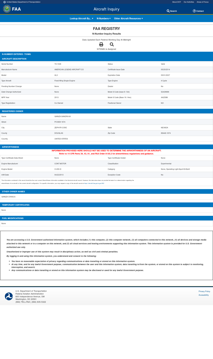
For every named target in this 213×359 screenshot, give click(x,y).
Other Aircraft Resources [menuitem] (127, 18)
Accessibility (204, 295)
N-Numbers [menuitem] (103, 18)
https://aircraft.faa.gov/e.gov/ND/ (94, 183)
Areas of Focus (203, 2)
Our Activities (189, 2)
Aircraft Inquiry (107, 8)
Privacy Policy (204, 291)
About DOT (176, 2)
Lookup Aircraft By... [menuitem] (80, 18)
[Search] (168, 11)
